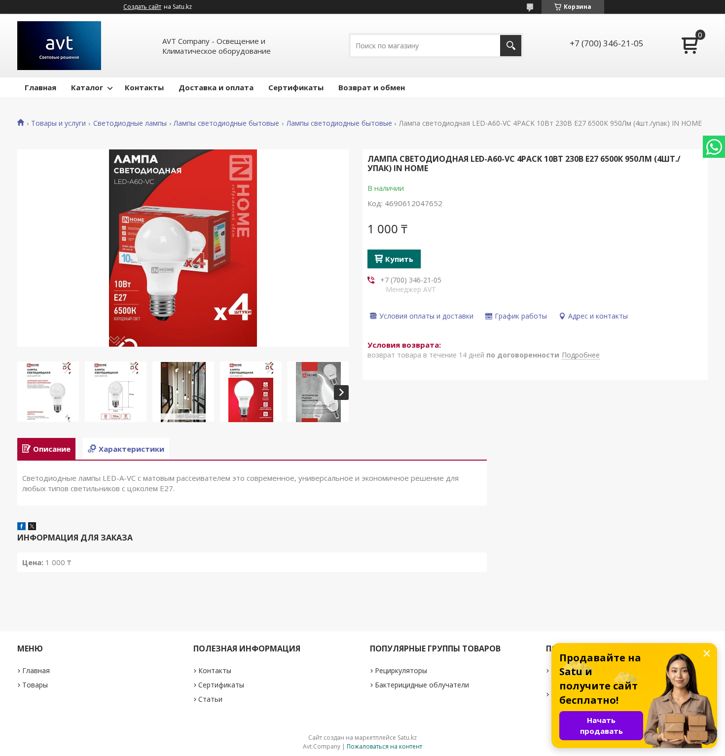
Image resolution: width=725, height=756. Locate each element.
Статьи (210, 699)
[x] (32, 527)
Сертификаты (296, 87)
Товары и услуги (58, 123)
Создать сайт (142, 6)
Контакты (144, 87)
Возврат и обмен (371, 87)
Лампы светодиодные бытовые (226, 123)
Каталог (87, 87)
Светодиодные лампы (130, 123)
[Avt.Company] (59, 45)
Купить (399, 259)
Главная (40, 87)
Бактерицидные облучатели (422, 684)
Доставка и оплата (216, 87)
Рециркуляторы (401, 670)
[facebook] (21, 527)
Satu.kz (407, 737)
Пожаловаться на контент (384, 746)
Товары (35, 684)
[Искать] (510, 45)
